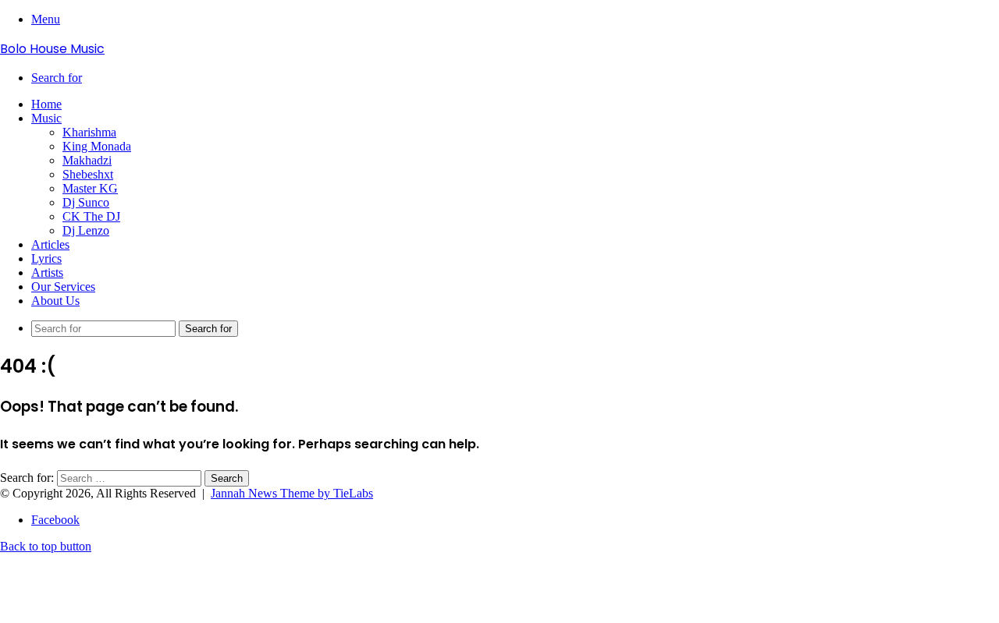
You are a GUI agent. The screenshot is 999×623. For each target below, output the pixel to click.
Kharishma (89, 132)
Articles (50, 244)
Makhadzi (87, 160)
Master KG (90, 188)
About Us (55, 300)
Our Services (63, 286)
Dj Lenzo (85, 230)
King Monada (96, 146)
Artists (47, 272)
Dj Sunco (85, 202)
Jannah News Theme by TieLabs (292, 493)
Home (46, 104)
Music (46, 118)
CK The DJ (91, 216)
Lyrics (46, 258)
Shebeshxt (87, 174)
